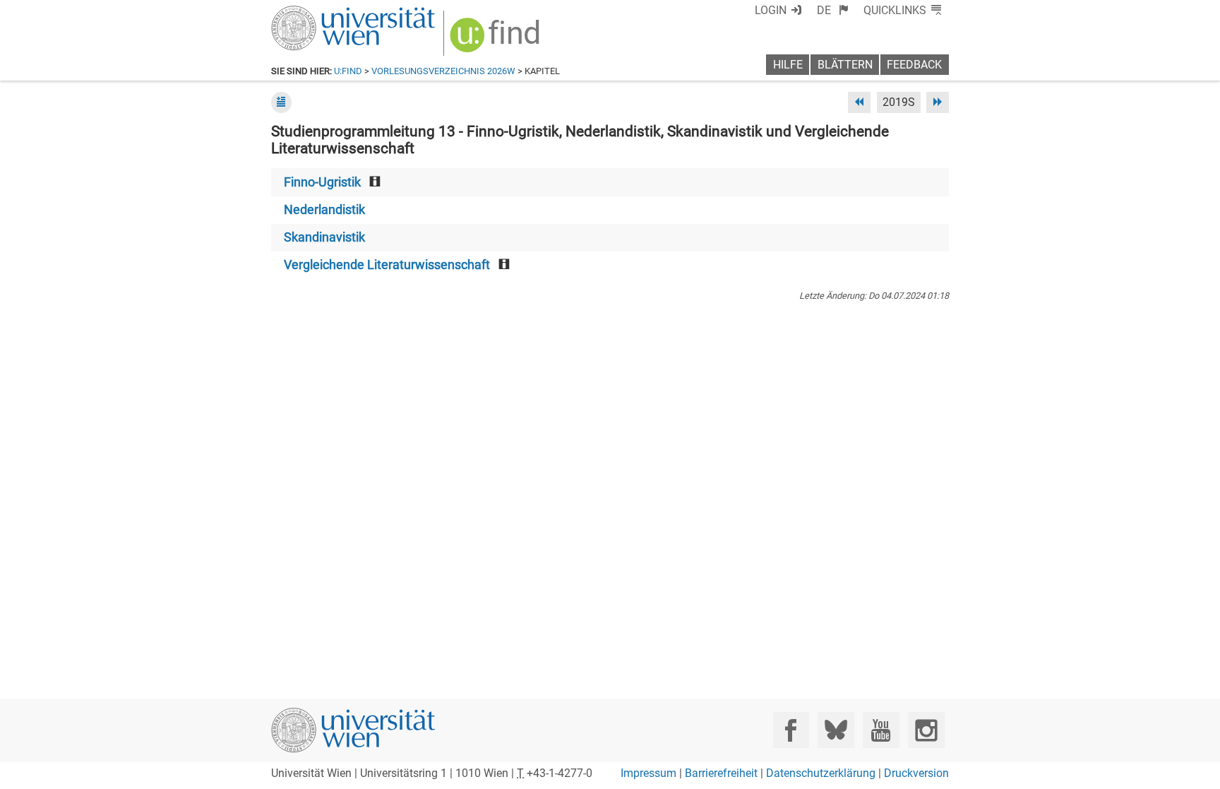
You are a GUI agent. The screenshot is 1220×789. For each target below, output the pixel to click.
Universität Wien (320, 12)
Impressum (648, 773)
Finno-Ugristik (322, 182)
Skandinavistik (324, 237)
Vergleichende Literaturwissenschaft (387, 265)
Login (771, 10)
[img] (496, 40)
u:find (348, 71)
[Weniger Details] (281, 102)
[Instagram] (926, 730)
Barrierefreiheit (721, 773)
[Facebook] (791, 730)
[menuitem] (833, 10)
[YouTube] (881, 730)
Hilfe (788, 64)
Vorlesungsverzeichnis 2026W (443, 71)
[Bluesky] (836, 730)
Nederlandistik (324, 210)
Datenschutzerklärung (820, 773)
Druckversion (916, 773)
